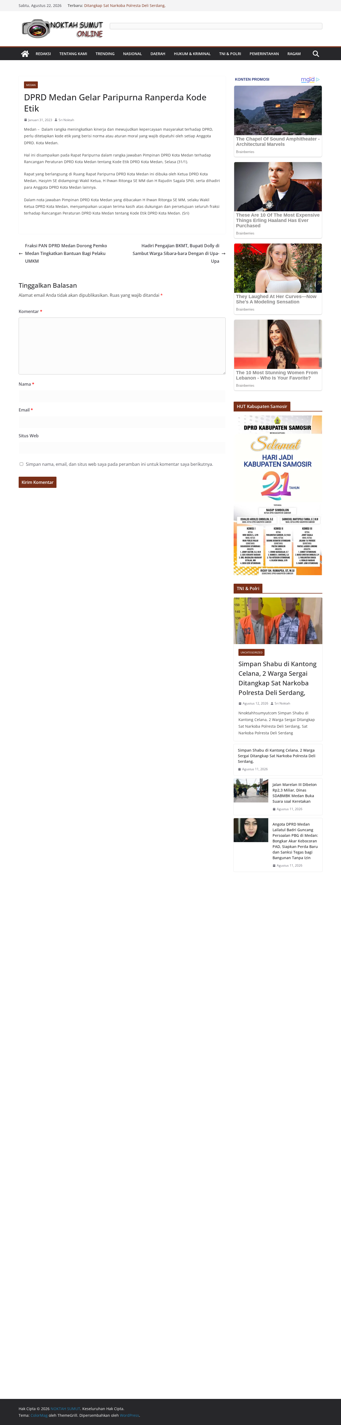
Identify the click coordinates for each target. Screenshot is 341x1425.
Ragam (294, 53)
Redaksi (43, 53)
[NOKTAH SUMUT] (25, 53)
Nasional (132, 53)
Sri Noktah (66, 120)
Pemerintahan (264, 53)
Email (26, 410)
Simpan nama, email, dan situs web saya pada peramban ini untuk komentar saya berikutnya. (119, 464)
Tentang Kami (73, 53)
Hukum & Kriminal (192, 53)
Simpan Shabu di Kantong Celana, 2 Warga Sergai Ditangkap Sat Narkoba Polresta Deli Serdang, (128, 8)
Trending (105, 53)
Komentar (30, 311)
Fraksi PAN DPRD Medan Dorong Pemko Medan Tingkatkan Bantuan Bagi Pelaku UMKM (66, 253)
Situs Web (29, 436)
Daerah (158, 53)
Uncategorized (251, 652)
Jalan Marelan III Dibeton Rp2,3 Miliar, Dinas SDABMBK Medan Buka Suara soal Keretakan (295, 793)
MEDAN (31, 85)
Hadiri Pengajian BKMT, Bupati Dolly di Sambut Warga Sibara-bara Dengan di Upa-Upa (176, 253)
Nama (26, 384)
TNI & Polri (230, 53)
